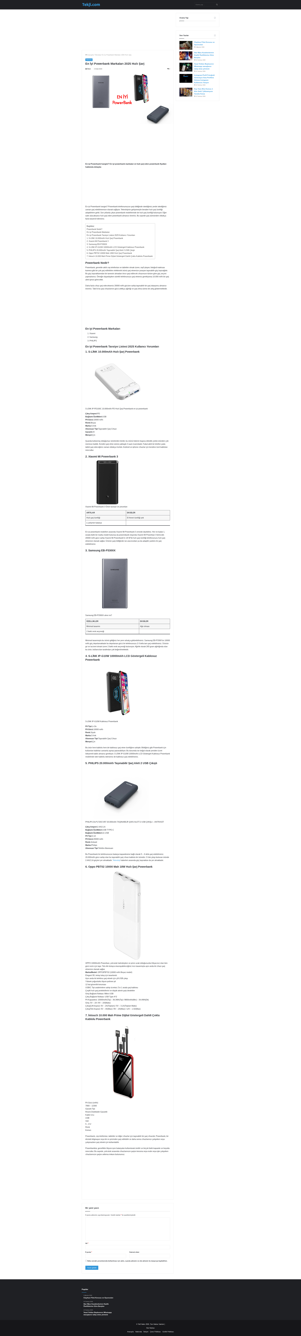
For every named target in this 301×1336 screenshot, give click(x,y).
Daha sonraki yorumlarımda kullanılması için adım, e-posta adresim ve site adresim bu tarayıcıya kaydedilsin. (127, 1261)
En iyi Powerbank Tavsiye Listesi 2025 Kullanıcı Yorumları (111, 235)
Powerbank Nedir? (94, 229)
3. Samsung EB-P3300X (97, 244)
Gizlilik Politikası (168, 1332)
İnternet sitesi (134, 1252)
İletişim (145, 1332)
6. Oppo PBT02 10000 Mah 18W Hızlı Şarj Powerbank (109, 253)
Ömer (89, 69)
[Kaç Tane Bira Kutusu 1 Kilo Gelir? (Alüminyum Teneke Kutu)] (185, 92)
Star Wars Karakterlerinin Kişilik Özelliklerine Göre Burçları (204, 55)
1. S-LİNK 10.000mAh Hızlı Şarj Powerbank (105, 238)
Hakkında (138, 1332)
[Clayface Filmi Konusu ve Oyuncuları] (185, 45)
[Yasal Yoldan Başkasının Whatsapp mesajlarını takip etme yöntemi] (185, 67)
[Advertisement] (127, 29)
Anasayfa (90, 55)
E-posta (88, 1252)
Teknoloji (98, 55)
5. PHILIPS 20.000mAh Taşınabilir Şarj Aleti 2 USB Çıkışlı (111, 250)
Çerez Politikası (155, 1332)
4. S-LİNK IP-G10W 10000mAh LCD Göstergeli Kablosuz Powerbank (115, 247)
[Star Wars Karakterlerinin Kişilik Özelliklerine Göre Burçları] (185, 55)
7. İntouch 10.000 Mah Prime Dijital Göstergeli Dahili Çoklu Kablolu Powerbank (120, 256)
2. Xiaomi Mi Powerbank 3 (98, 241)
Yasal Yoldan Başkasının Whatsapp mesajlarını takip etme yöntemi (204, 66)
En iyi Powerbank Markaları (98, 232)
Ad (86, 1243)
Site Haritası (150, 1328)
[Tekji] (91, 4)
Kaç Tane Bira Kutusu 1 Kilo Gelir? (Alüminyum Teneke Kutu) (203, 91)
